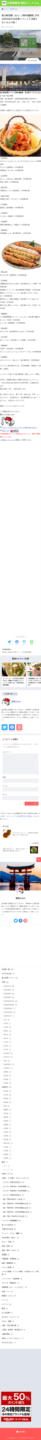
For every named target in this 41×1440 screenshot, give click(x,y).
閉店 (5, 1308)
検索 (38, 859)
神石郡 (7, 1079)
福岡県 (7, 1124)
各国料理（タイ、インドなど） (14, 1287)
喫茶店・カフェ (9, 1296)
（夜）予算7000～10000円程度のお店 (17, 1212)
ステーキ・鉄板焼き (10, 1283)
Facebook (12, 731)
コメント (6, 752)
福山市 (7, 1034)
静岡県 (7, 1154)
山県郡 (7, 1083)
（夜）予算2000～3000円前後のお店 (16, 1203)
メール (4, 786)
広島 (24, 652)
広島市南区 (9, 997)
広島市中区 (9, 986)
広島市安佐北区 (10, 1001)
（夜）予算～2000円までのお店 (14, 1216)
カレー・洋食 (8, 1242)
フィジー (8, 1170)
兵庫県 (7, 1136)
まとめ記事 (7, 1313)
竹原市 (7, 1023)
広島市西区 (9, 993)
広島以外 (6, 1087)
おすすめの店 (8, 973)
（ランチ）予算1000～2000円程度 (15, 1186)
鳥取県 (7, 1102)
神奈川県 (8, 1143)
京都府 (7, 1128)
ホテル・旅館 (8, 1321)
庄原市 (7, 1046)
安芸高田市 (8, 1064)
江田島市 (8, 1068)
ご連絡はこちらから (7, 440)
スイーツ (6, 1304)
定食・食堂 (7, 1246)
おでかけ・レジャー (10, 1317)
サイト (4, 794)
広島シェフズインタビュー (12, 1338)
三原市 (7, 1027)
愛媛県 (7, 1109)
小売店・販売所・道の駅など (13, 1330)
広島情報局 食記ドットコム (22, 3)
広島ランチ (7, 1174)
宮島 (6, 1061)
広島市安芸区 (9, 1008)
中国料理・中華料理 (10, 1259)
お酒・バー (7, 1291)
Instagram (19, 731)
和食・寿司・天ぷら (10, 1250)
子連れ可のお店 (9, 1229)
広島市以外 (8, 1016)
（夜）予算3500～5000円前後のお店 (16, 1208)
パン (5, 1300)
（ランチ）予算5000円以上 (13, 1195)
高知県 (7, 1121)
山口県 (7, 1095)
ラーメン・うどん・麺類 (12, 1233)
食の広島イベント (16, 652)
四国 (6, 1106)
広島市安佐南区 (10, 1005)
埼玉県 (7, 1147)
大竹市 (7, 1049)
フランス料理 (8, 1267)
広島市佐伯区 (9, 1012)
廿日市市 (8, 1057)
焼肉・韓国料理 (9, 1263)
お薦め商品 (7, 1334)
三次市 (7, 1042)
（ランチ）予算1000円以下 (13, 1182)
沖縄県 (7, 1158)
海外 (4, 1162)
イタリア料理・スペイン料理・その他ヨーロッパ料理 (20, 1273)
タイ (6, 1166)
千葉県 (7, 1150)
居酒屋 (6, 1254)
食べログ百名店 (9, 1225)
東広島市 (8, 1053)
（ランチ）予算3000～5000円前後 (15, 1191)
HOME (21, 1432)
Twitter (4, 731)
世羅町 (29, 652)
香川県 (7, 1113)
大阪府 (7, 1132)
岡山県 (7, 1091)
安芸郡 (7, 1075)
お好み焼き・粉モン (10, 1237)
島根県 (7, 1098)
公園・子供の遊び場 (10, 1325)
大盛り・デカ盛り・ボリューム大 (15, 1178)
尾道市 (7, 1031)
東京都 (7, 1139)
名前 (4, 777)
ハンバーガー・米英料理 (12, 1279)
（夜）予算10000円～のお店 (13, 1199)
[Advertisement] (20, 538)
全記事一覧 (6, 652)
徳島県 (7, 1117)
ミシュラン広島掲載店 (11, 1220)
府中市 (7, 1038)
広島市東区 (9, 990)
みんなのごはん (8, 1342)
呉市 (6, 1020)
